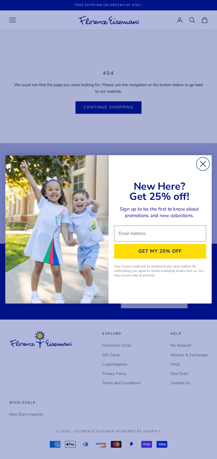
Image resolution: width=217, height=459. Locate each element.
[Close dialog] (203, 164)
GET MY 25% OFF (160, 251)
